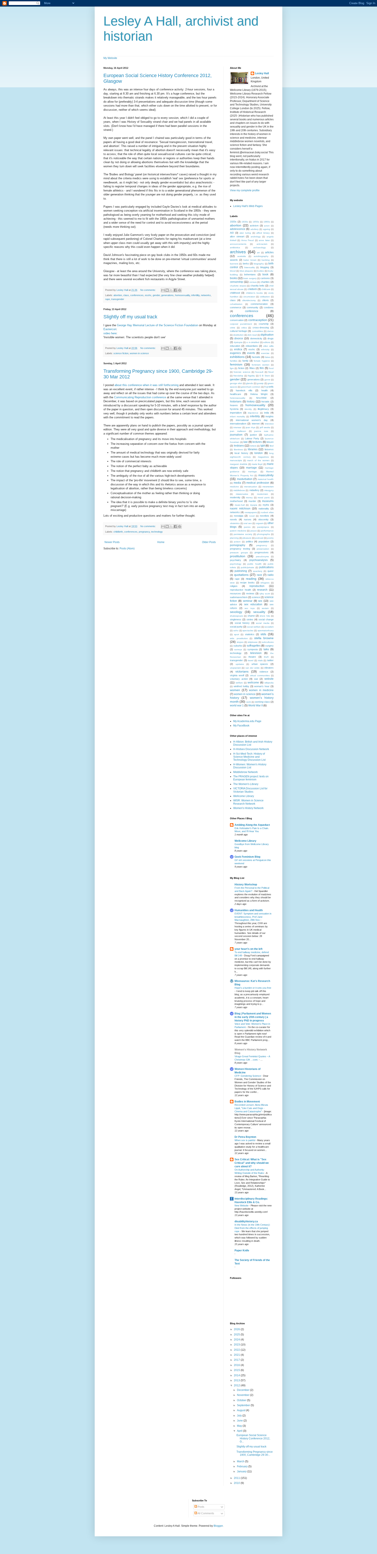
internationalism (238, 423)
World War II (255, 705)
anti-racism (262, 244)
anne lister (264, 240)
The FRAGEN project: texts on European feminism (251, 778)
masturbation (244, 479)
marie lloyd (257, 464)
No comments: (148, 290)
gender (156, 295)
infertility (195, 295)
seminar (247, 600)
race (259, 574)
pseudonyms (262, 556)
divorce (238, 338)
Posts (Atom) (127, 548)
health (264, 390)
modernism (262, 494)
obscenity (263, 519)
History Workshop (246, 884)
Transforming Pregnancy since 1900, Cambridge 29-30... (254, 1453)
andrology (256, 236)
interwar (237, 427)
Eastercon (109, 329)
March (241, 1461)
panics (247, 527)
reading (251, 578)
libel (272, 446)
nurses (247, 519)
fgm (232, 368)
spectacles (248, 630)
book (265, 274)
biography (259, 263)
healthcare (235, 394)
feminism (236, 364)
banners (234, 263)
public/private (247, 567)
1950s (256, 222)
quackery (257, 571)
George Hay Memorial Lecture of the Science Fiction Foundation (158, 325)
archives (238, 252)
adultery (254, 229)
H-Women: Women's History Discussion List (249, 766)
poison (237, 541)
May (240, 1425)
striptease (253, 642)
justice (253, 434)
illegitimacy (263, 409)
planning (234, 538)
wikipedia (269, 682)
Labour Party (252, 438)
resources (235, 593)
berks (246, 263)
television (256, 653)
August (241, 1410)
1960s (267, 222)
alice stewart (237, 236)
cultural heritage (238, 331)
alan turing (245, 233)
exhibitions (237, 357)
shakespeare (236, 616)
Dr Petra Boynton (245, 1136)
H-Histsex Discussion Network (251, 749)
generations (167, 295)
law (245, 441)
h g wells (269, 386)
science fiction (121, 353)
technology (157, 531)
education (235, 346)
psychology (235, 564)
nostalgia (238, 515)
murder (252, 501)
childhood (235, 292)
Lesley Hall (262, 73)
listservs (269, 449)
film (262, 368)
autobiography (261, 256)
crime (232, 327)
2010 (237, 1483)
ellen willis (268, 346)
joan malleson (238, 431)
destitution (238, 335)
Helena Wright (258, 394)
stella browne (264, 638)
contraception (257, 320)
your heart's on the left (248, 948)
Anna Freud (247, 240)
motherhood (236, 501)
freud (271, 372)
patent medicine (238, 530)
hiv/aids (265, 401)
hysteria (234, 409)
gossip (260, 383)
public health (254, 564)
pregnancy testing (240, 548)
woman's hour (261, 686)
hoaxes (234, 405)
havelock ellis (244, 390)
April (240, 1430)
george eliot (236, 383)
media (237, 482)
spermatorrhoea (266, 630)
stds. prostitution (239, 638)
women (235, 690)
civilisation (265, 296)
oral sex (248, 523)
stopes (240, 642)
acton (267, 225)
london (258, 453)
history (251, 401)
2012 (237, 1385)
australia (241, 256)
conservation (237, 320)
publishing (241, 571)
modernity (235, 497)
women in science (139, 353)
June (240, 1420)
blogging (264, 267)
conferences (137, 295)
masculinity (266, 475)
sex (260, 600)
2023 (237, 1344)
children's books (254, 293)
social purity (236, 626)
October (242, 1400)
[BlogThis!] (167, 290)
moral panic (264, 497)
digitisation (267, 334)
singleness (235, 619)
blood (233, 271)
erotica (238, 349)
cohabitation (236, 304)
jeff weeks (265, 427)
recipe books (247, 582)
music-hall (240, 505)
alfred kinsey (263, 233)
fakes (267, 357)
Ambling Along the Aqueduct (252, 824)
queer (270, 571)
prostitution (237, 556)
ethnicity (265, 349)
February (242, 1466)
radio (270, 574)
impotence (253, 413)
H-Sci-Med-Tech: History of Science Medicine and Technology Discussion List (249, 757)
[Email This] (163, 290)
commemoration (259, 304)
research (262, 589)
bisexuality (249, 267)
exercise (265, 353)
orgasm (259, 523)
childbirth (118, 531)
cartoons (265, 278)
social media (262, 623)
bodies (260, 271)
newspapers (251, 512)
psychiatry (235, 560)
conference (251, 311)
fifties (252, 368)
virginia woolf (237, 675)
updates (240, 664)
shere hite (265, 616)
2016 (237, 1365)
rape (107, 299)
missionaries (242, 494)
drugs (270, 338)
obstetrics (235, 523)
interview (269, 424)
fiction (241, 368)
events (251, 353)
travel (250, 660)
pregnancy (144, 531)
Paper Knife (242, 1250)
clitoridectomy (249, 300)
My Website (110, 58)
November (243, 1395)
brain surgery (249, 278)
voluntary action (239, 679)
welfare (239, 682)
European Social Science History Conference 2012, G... (253, 1438)
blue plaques (246, 271)
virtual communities (260, 675)
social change (266, 619)
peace (253, 530)
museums (268, 501)
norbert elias (267, 512)
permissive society (243, 534)
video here (110, 333)
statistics (249, 634)
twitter (270, 660)
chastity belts (257, 285)
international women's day (252, 420)
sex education (253, 604)
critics (244, 327)
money (249, 497)
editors (266, 342)
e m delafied (253, 342)
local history (241, 453)
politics (249, 541)
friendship (238, 375)
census (253, 282)
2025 (237, 1334)
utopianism (235, 668)
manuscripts (236, 460)
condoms (269, 307)
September (244, 1405)
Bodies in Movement (247, 1101)
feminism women (260, 365)
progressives (262, 552)
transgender (117, 299)
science (256, 597)
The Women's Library (245, 784)
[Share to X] (171, 290)
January (242, 1471)
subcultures (268, 642)
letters (253, 446)
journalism (236, 434)
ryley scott (264, 593)
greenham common (250, 387)
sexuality (259, 612)
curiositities (257, 331)
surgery (269, 645)
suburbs (237, 645)
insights (270, 416)
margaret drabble (238, 464)
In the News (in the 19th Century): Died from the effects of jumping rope (252, 1228)
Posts (200, 1506)
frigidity (251, 375)
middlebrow (239, 490)
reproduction (256, 586)
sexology (236, 612)
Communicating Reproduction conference (140, 397)
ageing (266, 229)
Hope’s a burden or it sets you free (253, 988)
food (271, 368)
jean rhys (250, 427)
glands (249, 383)
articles (269, 252)
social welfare (254, 627)
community (252, 307)
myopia (253, 505)
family (245, 360)
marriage (251, 467)
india (266, 412)
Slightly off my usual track (130, 316)
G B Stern (264, 375)
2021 (237, 1354)
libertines (238, 449)
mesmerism (268, 486)
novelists (264, 515)
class (126, 295)
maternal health (266, 479)
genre (267, 379)
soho (235, 630)
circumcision (249, 296)
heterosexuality (237, 398)
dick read (252, 335)
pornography (237, 545)
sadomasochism (238, 597)
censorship (236, 281)
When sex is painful (245, 1140)
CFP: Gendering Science (248, 1076)
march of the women (258, 460)
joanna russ (261, 431)
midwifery (254, 490)
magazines (263, 457)
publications (266, 567)
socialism (269, 627)
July (239, 1415)
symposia (252, 649)
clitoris (265, 300)
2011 (237, 1478)
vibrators (269, 667)
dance (270, 331)
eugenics (235, 353)
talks (266, 649)
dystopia (238, 342)
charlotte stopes (238, 286)
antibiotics (235, 247)
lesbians (239, 445)
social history (242, 623)
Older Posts (209, 542)
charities (265, 282)
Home (161, 542)
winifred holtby (241, 686)
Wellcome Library (243, 796)
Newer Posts (112, 542)
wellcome (253, 682)
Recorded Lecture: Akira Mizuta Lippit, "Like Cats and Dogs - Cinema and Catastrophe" (251, 1108)
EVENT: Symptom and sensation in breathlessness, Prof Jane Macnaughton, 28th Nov (253, 916)
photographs (263, 534)
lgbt (262, 445)
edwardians (252, 346)
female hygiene (262, 361)
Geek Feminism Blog (247, 856)
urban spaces (260, 664)
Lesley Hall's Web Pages (248, 206)
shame (251, 615)
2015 (237, 1370)
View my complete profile (245, 190)
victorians (241, 671)
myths (266, 505)
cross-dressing (261, 327)
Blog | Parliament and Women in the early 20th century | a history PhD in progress (253, 1017)
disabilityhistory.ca (246, 1221)
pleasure (247, 538)
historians (236, 401)
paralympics (263, 527)
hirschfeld (261, 398)
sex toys (250, 608)
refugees (264, 582)
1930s (245, 222)
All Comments (205, 1513)
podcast (259, 538)
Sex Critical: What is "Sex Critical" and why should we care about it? (252, 1163)
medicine (234, 486)
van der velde (252, 668)
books (233, 278)
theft (266, 657)
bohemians (250, 274)
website (269, 678)
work (248, 702)
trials (260, 660)
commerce (235, 307)
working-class (262, 701)
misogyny (269, 490)
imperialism (236, 412)
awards (234, 260)
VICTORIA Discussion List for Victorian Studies (250, 790)
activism (254, 225)
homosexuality (182, 295)
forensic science (242, 372)
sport (236, 634)
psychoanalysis (258, 560)
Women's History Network (248, 808)
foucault (259, 372)
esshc (148, 295)
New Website (242, 1205)
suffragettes (253, 645)
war (256, 679)
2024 (237, 1339)
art (258, 252)
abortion (117, 295)
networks (206, 295)
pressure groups (239, 552)
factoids (256, 357)
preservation (263, 549)
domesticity (256, 338)
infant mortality (237, 416)
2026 (237, 1329)
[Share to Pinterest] (179, 290)
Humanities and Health (249, 910)
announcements (238, 244)
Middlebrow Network (245, 772)
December (243, 1390)
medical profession (257, 482)
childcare (265, 289)
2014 (237, 1375)
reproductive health (240, 589)
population (264, 541)
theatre (252, 656)
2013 (237, 1380)
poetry (270, 538)
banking (266, 260)
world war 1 (237, 705)
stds (263, 634)
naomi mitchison (240, 508)
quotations (241, 574)
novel (252, 516)
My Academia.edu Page (247, 721)
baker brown (250, 260)
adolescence (237, 229)
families (233, 361)
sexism (265, 608)
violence (263, 671)
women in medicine (261, 690)
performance (267, 530)
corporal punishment (241, 324)
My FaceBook (241, 725)
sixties (250, 619)
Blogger (218, 1525)
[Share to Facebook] (175, 290)
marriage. (252, 471)
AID (232, 232)
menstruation (250, 486)
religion (233, 586)
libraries (252, 449)
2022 (237, 1349)
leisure (270, 442)
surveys (238, 649)
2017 (237, 1359)
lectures (257, 441)
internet (256, 423)
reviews (250, 593)
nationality (264, 508)
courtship (264, 324)
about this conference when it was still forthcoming (146, 385)
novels (233, 519)
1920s (233, 221)
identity (248, 409)
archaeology (259, 247)
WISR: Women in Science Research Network (248, 802)
